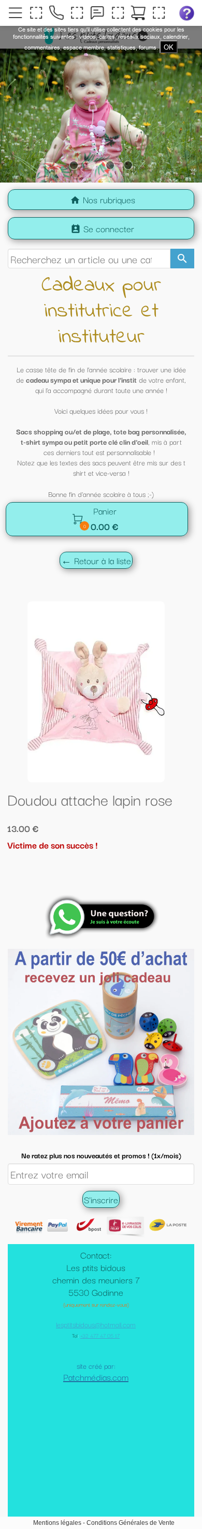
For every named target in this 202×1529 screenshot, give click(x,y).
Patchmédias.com (95, 1428)
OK (169, 47)
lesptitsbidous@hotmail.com (96, 1376)
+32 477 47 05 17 (100, 1387)
